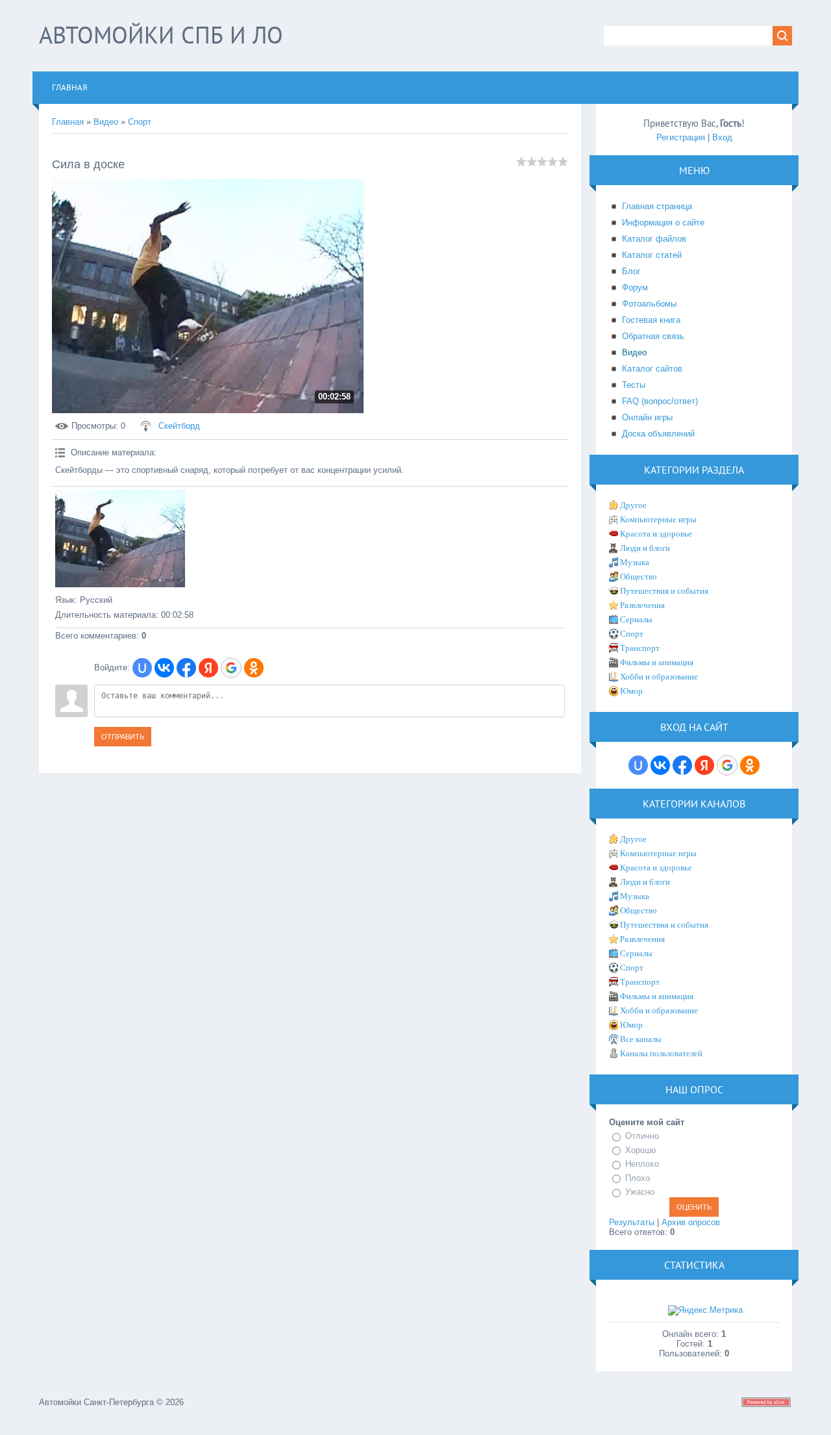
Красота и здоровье (656, 534)
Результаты (631, 1222)
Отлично (642, 1136)
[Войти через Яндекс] (208, 668)
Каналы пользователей (661, 1053)
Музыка (634, 562)
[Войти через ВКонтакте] (164, 668)
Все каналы (641, 1039)
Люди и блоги (645, 548)
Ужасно (639, 1192)
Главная (68, 122)
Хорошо (640, 1150)
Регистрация (680, 137)
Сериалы (636, 619)
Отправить (122, 737)
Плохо (637, 1178)
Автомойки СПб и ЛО (161, 34)
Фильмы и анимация (656, 662)
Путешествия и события (664, 591)
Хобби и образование (659, 676)
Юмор (631, 691)
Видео (105, 122)
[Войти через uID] (142, 668)
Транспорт (640, 648)
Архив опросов (691, 1222)
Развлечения (642, 605)
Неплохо (642, 1164)
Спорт (139, 122)
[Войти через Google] (231, 667)
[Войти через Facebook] (186, 668)
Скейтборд (179, 426)
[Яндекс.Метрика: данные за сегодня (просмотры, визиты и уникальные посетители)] (705, 1310)
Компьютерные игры (658, 519)
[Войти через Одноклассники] (254, 668)
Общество (638, 576)
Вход (722, 137)
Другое (633, 505)
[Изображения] (120, 538)
